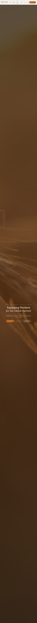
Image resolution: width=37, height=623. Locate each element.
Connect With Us (32, 2)
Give (24, 2)
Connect (28, 2)
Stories (22, 2)
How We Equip (17, 2)
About (11, 2)
